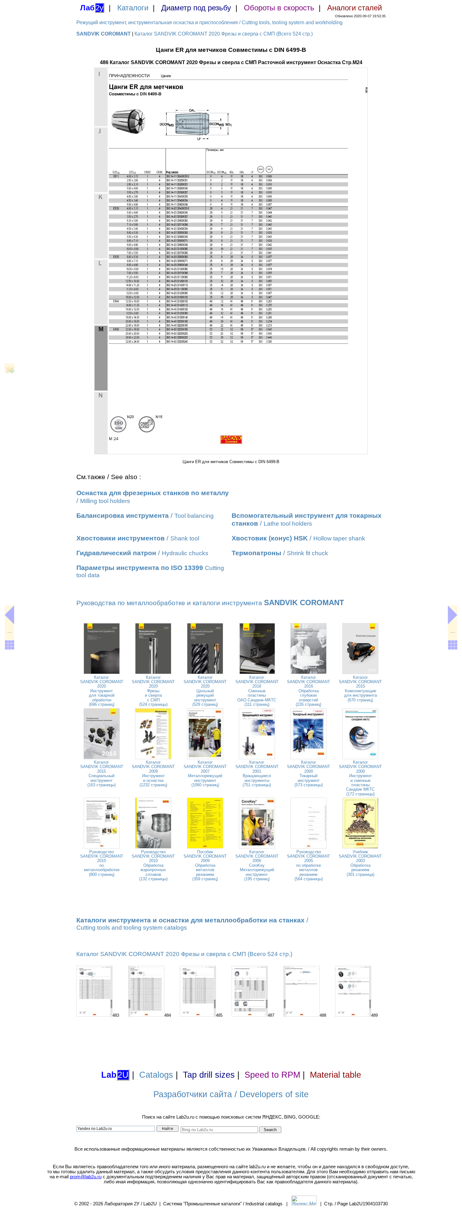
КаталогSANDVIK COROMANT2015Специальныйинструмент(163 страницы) (101, 773)
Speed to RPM (272, 1075)
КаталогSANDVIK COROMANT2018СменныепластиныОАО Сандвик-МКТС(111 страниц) (256, 691)
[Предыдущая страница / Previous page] (9, 615)
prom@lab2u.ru (86, 1176)
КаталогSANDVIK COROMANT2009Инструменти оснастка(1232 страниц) (153, 773)
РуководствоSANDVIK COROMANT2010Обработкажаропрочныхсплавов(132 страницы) (153, 865)
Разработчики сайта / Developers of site (231, 1094)
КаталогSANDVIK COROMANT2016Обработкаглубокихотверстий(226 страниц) (308, 691)
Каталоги (132, 7)
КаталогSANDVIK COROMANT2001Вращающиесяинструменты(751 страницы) (256, 773)
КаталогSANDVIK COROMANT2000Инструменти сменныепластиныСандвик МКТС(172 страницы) (360, 778)
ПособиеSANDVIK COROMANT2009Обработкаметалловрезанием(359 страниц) (205, 865)
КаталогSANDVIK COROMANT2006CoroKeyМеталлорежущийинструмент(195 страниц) (256, 865)
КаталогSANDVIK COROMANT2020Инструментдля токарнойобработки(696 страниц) (101, 691)
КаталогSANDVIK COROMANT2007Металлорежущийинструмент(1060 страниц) (205, 773)
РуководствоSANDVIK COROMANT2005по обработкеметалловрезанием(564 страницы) (308, 865)
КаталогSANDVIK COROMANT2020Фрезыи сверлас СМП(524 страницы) (153, 691)
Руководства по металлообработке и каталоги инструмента (210, 603)
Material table (335, 1075)
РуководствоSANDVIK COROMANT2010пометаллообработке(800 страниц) (101, 863)
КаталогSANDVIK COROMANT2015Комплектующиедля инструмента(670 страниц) (360, 688)
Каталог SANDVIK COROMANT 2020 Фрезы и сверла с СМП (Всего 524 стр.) (224, 33)
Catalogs (156, 1075)
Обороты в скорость (279, 7)
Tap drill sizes (209, 1075)
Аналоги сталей (354, 7)
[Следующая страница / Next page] (452, 615)
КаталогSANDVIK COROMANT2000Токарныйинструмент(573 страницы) (308, 773)
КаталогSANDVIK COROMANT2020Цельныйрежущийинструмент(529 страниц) (205, 691)
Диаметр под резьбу (196, 7)
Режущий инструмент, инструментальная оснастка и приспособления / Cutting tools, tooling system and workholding (209, 22)
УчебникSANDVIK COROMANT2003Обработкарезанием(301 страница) (360, 863)
